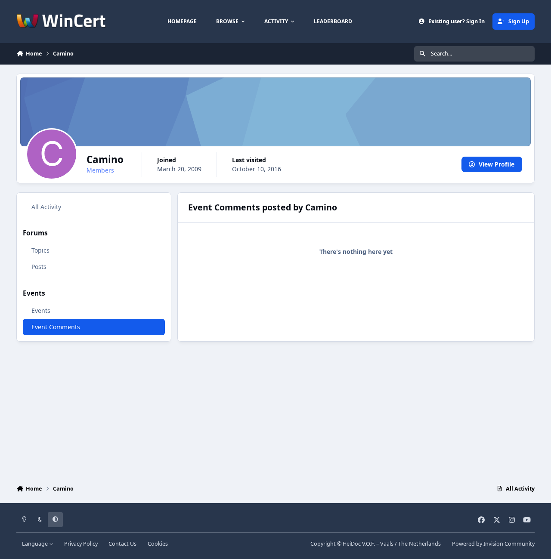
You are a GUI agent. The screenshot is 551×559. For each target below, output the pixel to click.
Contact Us (122, 543)
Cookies (158, 543)
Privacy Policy (81, 543)
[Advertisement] (275, 411)
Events (40, 310)
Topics (40, 250)
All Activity (46, 207)
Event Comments (55, 327)
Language (35, 543)
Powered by (493, 543)
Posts (38, 267)
